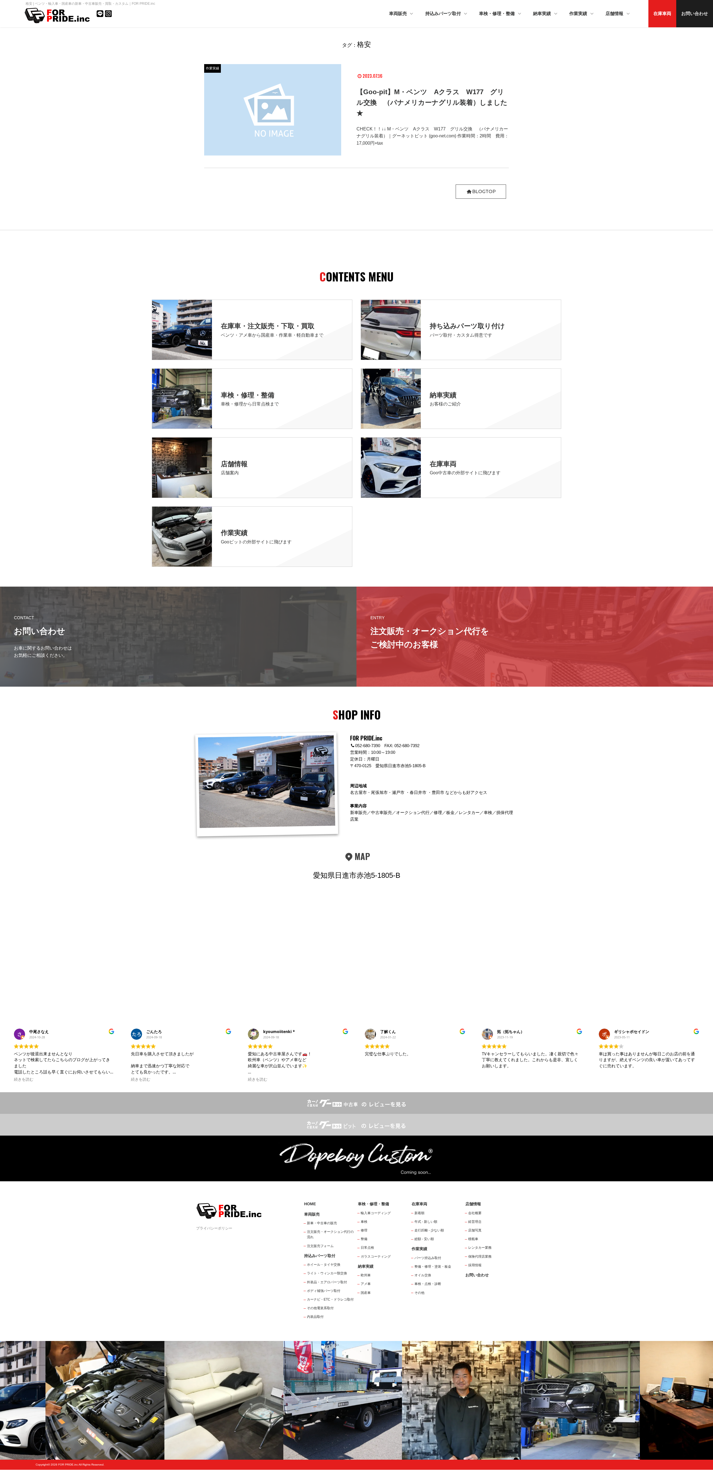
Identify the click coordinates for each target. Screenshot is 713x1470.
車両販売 (398, 13)
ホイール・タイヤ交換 (323, 1265)
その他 (419, 1293)
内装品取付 (315, 1317)
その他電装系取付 (320, 1308)
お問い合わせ (694, 13)
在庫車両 (662, 13)
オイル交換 (422, 1275)
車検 (364, 1222)
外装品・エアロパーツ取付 (327, 1282)
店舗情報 (614, 13)
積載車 (473, 1239)
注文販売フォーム (320, 1246)
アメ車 (366, 1284)
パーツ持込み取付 (427, 1258)
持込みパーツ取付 (443, 13)
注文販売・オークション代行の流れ (330, 1234)
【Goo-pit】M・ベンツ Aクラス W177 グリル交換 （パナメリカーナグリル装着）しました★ (431, 102)
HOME (310, 1204)
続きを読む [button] (23, 1079)
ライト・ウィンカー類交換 (327, 1273)
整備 (364, 1239)
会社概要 (475, 1213)
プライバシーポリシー (214, 1228)
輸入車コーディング (376, 1213)
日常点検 (367, 1248)
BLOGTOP (484, 191)
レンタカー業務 (480, 1248)
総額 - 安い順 (424, 1239)
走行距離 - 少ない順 (429, 1230)
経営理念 (475, 1222)
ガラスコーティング (376, 1256)
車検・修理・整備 (497, 13)
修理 (364, 1230)
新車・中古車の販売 (322, 1223)
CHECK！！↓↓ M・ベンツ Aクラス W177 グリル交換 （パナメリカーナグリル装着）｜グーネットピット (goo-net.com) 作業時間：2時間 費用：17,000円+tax (432, 136)
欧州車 (366, 1275)
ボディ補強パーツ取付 (323, 1291)
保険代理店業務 (480, 1256)
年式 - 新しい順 (425, 1222)
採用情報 (475, 1265)
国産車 (366, 1293)
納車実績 (542, 13)
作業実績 (578, 13)
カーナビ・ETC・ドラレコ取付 (330, 1299)
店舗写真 (475, 1230)
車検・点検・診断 (427, 1284)
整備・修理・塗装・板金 (432, 1267)
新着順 (419, 1213)
